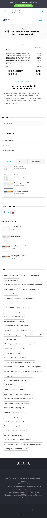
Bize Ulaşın (30, 510)
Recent (21, 161)
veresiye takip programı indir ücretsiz (18, 399)
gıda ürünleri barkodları (34, 335)
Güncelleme (9, 151)
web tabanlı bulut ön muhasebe (16, 403)
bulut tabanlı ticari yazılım (14, 312)
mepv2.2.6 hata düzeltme (14, 357)
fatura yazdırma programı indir (16, 326)
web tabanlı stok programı (14, 408)
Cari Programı (18, 167)
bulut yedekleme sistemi (14, 316)
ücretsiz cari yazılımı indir (14, 421)
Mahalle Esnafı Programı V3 (14, 348)
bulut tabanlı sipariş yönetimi (15, 307)
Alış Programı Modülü (21, 191)
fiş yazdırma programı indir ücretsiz (18, 330)
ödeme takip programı (12, 417)
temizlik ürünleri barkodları (14, 389)
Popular (9, 161)
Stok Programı (19, 175)
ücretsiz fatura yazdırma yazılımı (17, 426)
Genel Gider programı (12, 335)
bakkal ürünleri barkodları (30, 289)
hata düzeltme (10, 339)
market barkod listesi (12, 353)
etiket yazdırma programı (14, 321)
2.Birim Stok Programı (31, 275)
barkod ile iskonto (11, 294)
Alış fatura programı (11, 280)
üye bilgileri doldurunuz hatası (16, 449)
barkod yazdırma (10, 303)
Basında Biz (9, 140)
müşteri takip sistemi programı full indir (19, 362)
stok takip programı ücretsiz (15, 380)
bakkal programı (10, 289)
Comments (36, 161)
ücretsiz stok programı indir (14, 430)
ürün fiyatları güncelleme (32, 444)
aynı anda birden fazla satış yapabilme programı (23, 285)
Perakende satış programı (14, 367)
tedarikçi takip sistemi (13, 385)
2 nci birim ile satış (11, 275)
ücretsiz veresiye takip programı (16, 440)
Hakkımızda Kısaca (18, 510)
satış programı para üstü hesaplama (18, 376)
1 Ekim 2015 (27, 82)
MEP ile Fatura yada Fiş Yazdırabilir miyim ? (23, 87)
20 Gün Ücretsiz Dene (23, 6)
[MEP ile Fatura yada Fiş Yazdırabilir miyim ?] (23, 60)
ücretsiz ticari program (13, 435)
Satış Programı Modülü (21, 183)
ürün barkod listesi (11, 444)
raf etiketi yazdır (34, 367)
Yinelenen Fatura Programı (14, 412)
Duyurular (19, 82)
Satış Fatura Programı (12, 371)
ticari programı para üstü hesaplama (18, 394)
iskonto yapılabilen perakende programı (19, 344)
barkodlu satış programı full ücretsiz (18, 298)
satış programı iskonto (33, 371)
